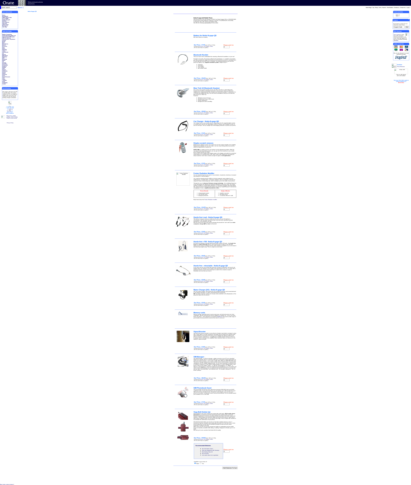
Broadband (5, 16)
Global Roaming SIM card (9, 35)
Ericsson (4, 46)
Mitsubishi (5, 55)
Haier (3, 48)
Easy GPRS (5, 18)
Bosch (4, 45)
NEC (3, 58)
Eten (3, 47)
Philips (4, 67)
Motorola (4, 56)
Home (3, 15)
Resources (5, 25)
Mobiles (4, 21)
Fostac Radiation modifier (210, 199)
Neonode (4, 59)
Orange (4, 62)
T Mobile (4, 80)
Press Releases (401, 66)
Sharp (3, 73)
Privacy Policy (10, 122)
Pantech (4, 66)
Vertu (3, 81)
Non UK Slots (205, 453)
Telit (3, 78)
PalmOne (4, 63)
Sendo (4, 72)
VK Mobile (5, 82)
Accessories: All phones (8, 39)
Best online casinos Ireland (6, 484)
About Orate (5, 24)
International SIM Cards (8, 36)
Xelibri (4, 83)
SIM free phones (6, 38)
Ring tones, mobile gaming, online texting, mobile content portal (12, 117)
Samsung (4, 71)
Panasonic (5, 65)
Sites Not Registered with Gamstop (210, 450)
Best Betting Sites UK (207, 451)
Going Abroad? (6, 19)
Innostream (5, 52)
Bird (3, 42)
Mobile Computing (7, 34)
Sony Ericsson (6, 76)
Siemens (4, 74)
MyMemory (220, 316)
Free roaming (397, 34)
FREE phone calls (7, 17)
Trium (3, 79)
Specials (4, 23)
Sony (3, 75)
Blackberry (5, 43)
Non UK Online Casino (207, 448)
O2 (3, 61)
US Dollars (206, 46)
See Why (9, 111)
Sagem (4, 69)
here (397, 40)
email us (11, 109)
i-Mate (3, 51)
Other (211, 46)
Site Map (4, 26)
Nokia (3, 60)
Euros (201, 46)
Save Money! (5, 22)
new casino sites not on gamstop (210, 455)
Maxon (4, 54)
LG (3, 53)
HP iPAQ (4, 49)
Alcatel (4, 40)
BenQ (3, 41)
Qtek (3, 68)
